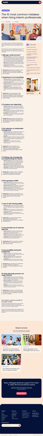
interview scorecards (17, 113)
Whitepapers (14, 414)
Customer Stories (15, 418)
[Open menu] (40, 2)
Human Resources (5, 415)
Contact (3, 420)
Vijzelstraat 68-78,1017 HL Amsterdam (35, 413)
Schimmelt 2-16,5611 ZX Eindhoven (35, 416)
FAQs (13, 417)
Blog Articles (14, 415)
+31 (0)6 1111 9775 (25, 414)
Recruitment (4, 417)
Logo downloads (25, 417)
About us (3, 414)
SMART (5, 189)
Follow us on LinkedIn (25, 415)
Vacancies (3, 418)
